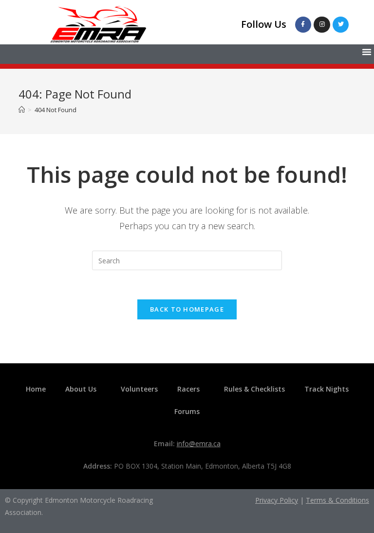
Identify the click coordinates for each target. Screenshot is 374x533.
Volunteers (139, 389)
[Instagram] (322, 25)
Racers (188, 389)
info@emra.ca (199, 443)
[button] (366, 51)
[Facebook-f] (303, 25)
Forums (187, 411)
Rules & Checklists (254, 389)
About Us (80, 389)
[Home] (22, 109)
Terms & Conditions (337, 500)
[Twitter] (341, 25)
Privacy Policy (276, 500)
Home (36, 389)
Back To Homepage (187, 309)
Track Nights (326, 389)
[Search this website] (187, 259)
